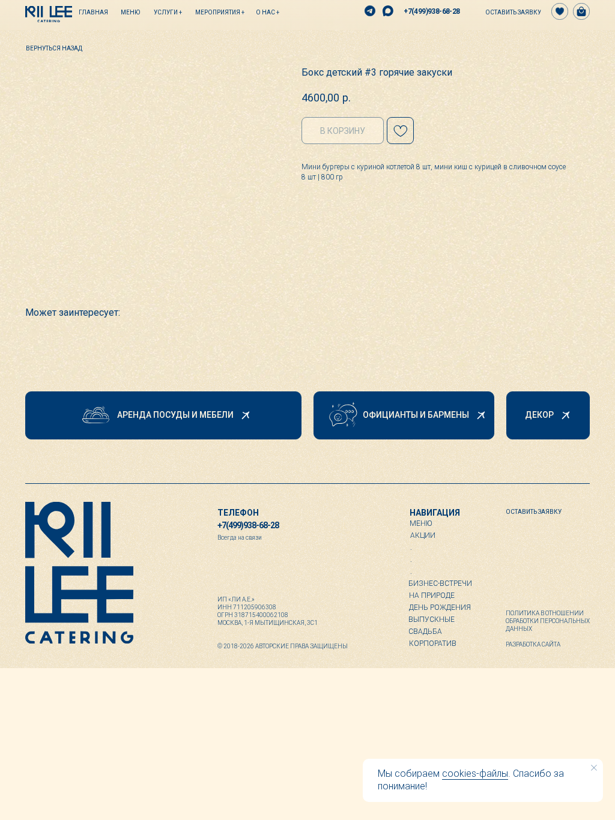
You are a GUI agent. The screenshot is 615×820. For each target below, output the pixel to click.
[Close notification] (594, 768)
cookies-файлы (475, 773)
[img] (48, 14)
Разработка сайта (533, 644)
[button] (508, 12)
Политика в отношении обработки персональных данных (548, 621)
